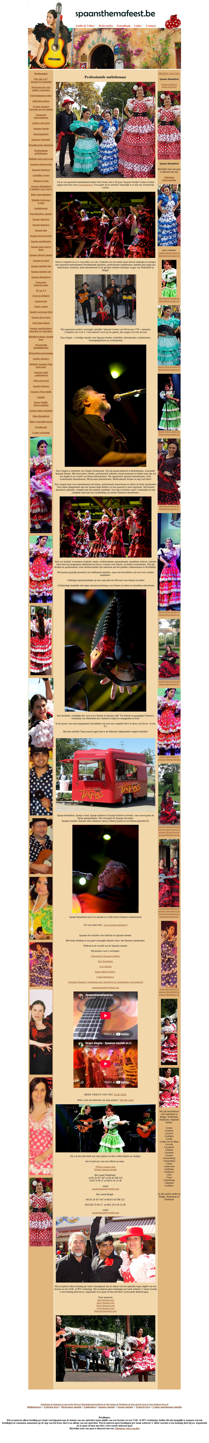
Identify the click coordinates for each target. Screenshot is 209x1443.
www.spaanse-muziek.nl (115, 925)
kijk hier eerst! (127, 1100)
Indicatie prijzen (40, 101)
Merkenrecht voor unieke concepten (41, 88)
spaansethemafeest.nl (169, 908)
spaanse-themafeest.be (169, 911)
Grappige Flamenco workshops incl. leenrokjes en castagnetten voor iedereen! (105, 982)
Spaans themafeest (40, 277)
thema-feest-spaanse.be (169, 366)
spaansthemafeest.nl (169, 989)
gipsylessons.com (105, 1300)
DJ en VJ (41, 290)
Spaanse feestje (41, 128)
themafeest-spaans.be (169, 298)
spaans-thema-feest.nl (169, 832)
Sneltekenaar (41, 208)
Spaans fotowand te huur (41, 248)
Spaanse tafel (41, 372)
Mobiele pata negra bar (41, 159)
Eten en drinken (41, 295)
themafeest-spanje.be (169, 506)
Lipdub (41, 397)
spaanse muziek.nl (169, 84)
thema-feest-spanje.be (169, 612)
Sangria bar (41, 301)
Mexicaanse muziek (71, 1407)
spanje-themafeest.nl (169, 756)
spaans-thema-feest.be (169, 829)
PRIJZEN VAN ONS (169, 73)
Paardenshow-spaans (41, 214)
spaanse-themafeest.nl (169, 914)
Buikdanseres (34, 1407)
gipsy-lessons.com (105, 1303)
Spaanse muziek (106, 1407)
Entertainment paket (41, 95)
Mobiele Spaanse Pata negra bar (41, 365)
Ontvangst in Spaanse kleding (105, 956)
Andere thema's (41, 358)
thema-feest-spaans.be (169, 431)
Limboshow (89, 1407)
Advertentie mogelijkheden (41, 346)
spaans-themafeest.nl (169, 994)
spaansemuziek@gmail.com (105, 987)
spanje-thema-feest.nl (169, 253)
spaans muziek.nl (169, 87)
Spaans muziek (125, 1407)
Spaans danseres (41, 219)
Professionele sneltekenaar (41, 152)
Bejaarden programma (41, 353)
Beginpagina (40, 73)
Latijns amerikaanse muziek (167, 1407)
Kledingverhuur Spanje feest (41, 338)
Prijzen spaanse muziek (105, 1169)
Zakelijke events (41, 175)
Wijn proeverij (41, 380)
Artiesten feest (51, 1407)
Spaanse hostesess (41, 170)
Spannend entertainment (41, 116)
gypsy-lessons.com (105, 1305)
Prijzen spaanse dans (106, 1167)
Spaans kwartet (41, 260)
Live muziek (105, 966)
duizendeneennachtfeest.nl (93, 1404)
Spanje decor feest (41, 317)
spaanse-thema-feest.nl (169, 826)
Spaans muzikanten (41, 241)
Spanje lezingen (41, 386)
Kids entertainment (41, 194)
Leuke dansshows (105, 977)
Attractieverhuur (41, 323)
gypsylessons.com (105, 1308)
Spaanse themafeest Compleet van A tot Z (41, 187)
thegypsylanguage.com (105, 1311)
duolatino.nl (124, 1404)
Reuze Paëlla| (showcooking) (41, 403)
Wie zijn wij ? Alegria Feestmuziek (41, 80)
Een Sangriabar (105, 961)
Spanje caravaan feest (41, 312)
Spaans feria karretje (41, 236)
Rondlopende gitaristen (41, 145)
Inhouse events (41, 181)
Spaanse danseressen (41, 164)
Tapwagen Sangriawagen (41, 283)
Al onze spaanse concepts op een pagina (41, 108)
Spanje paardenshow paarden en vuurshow (41, 329)
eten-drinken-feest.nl (158, 1404)
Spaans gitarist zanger (41, 255)
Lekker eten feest (41, 123)
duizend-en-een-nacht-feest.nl (67, 1404)
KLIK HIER (120, 1094)
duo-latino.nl (112, 1404)
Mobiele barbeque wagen (41, 201)
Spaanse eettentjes (41, 139)
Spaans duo (41, 230)
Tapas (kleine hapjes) (105, 971)
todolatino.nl (47, 1404)
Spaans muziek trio (41, 271)
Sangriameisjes (41, 134)
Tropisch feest (143, 1407)
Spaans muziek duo (41, 266)
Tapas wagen (41, 306)
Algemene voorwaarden (169, 178)
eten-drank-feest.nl (139, 1404)
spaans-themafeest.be (169, 992)
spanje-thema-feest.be (169, 681)
